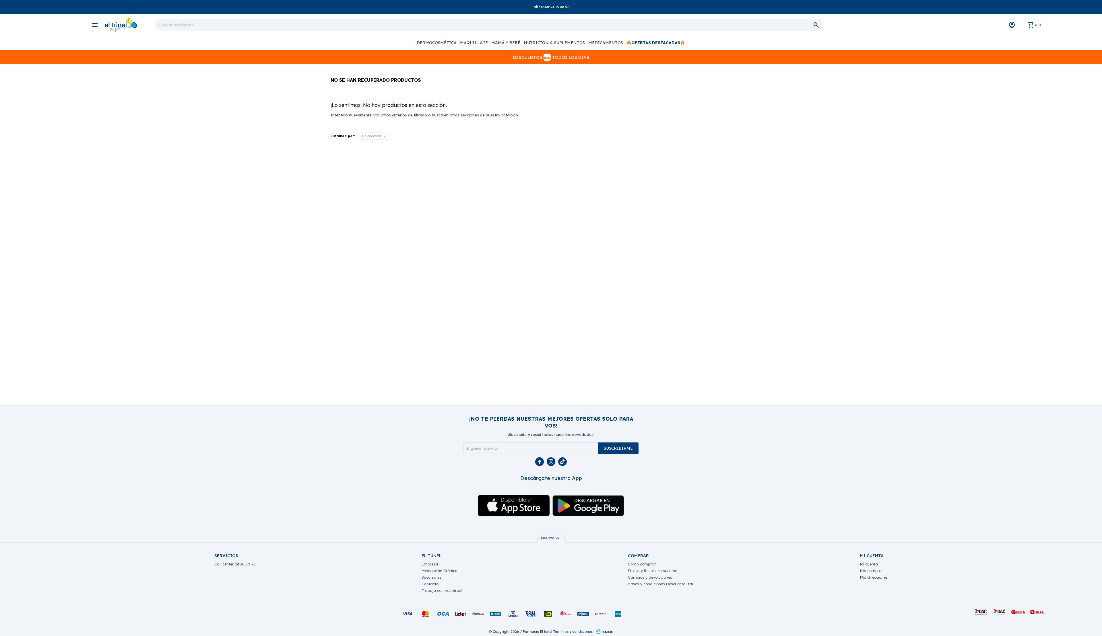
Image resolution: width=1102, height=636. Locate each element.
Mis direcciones (874, 577)
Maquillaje (474, 42)
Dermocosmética (437, 42)
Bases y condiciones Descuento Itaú (661, 584)
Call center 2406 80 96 (235, 564)
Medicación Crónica (439, 570)
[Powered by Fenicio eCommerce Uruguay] (604, 631)
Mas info (551, 538)
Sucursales (431, 577)
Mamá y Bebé (505, 42)
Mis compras (872, 570)
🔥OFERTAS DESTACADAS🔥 (655, 42)
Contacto (430, 584)
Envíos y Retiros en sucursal (653, 570)
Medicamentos (605, 42)
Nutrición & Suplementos (554, 42)
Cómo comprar (642, 564)
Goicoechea (371, 136)
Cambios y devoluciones (650, 577)
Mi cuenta (869, 564)
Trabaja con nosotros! (442, 590)
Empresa (430, 564)
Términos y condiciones (573, 631)
